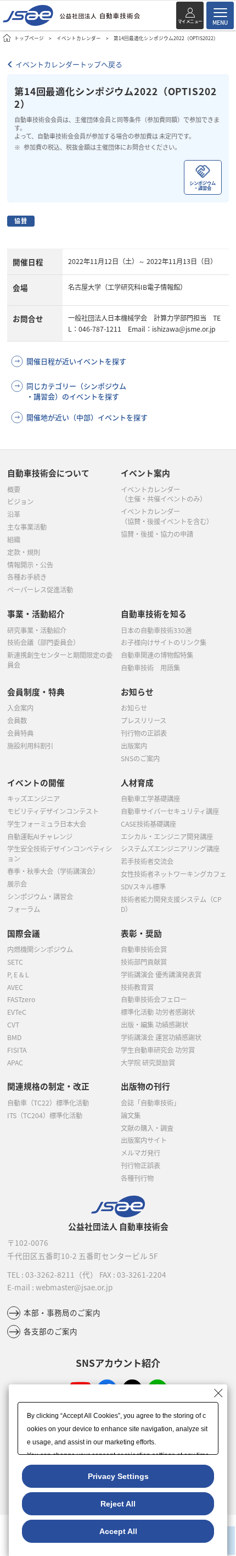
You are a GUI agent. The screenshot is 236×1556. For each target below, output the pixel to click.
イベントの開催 (36, 782)
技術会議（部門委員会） (43, 642)
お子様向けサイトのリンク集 (163, 642)
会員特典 (20, 733)
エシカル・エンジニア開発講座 (167, 837)
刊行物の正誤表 (144, 733)
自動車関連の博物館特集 (157, 655)
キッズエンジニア (33, 799)
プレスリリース (143, 720)
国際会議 (23, 933)
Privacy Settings (118, 1476)
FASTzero (21, 999)
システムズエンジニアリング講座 (170, 849)
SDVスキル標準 (143, 887)
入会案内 (20, 708)
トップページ (29, 38)
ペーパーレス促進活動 (40, 590)
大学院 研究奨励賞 (148, 1063)
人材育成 (137, 782)
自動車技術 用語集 (150, 668)
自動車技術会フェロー (154, 999)
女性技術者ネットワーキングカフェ (173, 874)
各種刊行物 (137, 1178)
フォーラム (23, 909)
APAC (15, 1063)
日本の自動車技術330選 (156, 630)
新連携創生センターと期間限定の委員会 (60, 660)
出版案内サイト (144, 1140)
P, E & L (18, 975)
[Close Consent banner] (218, 1393)
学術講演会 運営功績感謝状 (161, 1037)
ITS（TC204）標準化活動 (44, 1115)
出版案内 (134, 746)
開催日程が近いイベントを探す (76, 361)
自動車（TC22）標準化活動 (48, 1103)
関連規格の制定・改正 (48, 1086)
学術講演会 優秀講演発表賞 (161, 975)
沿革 (13, 514)
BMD (14, 1037)
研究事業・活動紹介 (36, 630)
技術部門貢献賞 (144, 962)
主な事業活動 (27, 527)
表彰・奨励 (141, 933)
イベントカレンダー (79, 38)
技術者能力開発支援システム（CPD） (171, 904)
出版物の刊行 (145, 1086)
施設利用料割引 (30, 746)
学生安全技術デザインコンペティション (59, 854)
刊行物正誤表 (140, 1165)
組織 (13, 540)
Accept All (118, 1531)
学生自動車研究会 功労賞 (158, 1050)
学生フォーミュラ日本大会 (46, 824)
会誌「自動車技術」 (150, 1103)
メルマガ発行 (140, 1153)
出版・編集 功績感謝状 (154, 1025)
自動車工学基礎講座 (150, 799)
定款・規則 (23, 552)
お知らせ (134, 708)
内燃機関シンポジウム (40, 949)
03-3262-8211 (50, 1274)
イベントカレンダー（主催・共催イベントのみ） (163, 494)
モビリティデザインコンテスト (53, 811)
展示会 (17, 884)
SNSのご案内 (140, 758)
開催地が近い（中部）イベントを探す (87, 417)
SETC (15, 962)
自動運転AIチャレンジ (39, 837)
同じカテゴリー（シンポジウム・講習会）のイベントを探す (76, 391)
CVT (13, 1025)
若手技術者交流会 (147, 861)
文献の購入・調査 (147, 1128)
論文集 (131, 1115)
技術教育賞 (137, 987)
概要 (13, 489)
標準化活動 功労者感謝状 (158, 1012)
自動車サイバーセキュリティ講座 (170, 811)
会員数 (17, 720)
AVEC (15, 987)
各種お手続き (27, 577)
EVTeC (16, 1012)
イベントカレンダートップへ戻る (68, 64)
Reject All (118, 1503)
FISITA (16, 1050)
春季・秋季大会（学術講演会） (53, 871)
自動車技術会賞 (144, 949)
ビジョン (20, 502)
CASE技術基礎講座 (148, 824)
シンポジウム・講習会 (40, 896)
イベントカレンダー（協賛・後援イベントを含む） (167, 516)
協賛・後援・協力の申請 (157, 534)
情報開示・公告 (30, 565)
